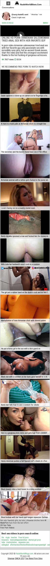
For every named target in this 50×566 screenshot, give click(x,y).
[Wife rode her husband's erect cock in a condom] (25, 252)
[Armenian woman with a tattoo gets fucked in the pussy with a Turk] (25, 168)
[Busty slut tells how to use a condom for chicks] (25, 393)
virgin (7, 537)
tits (3, 537)
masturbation (11, 542)
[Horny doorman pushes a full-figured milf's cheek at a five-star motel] (25, 449)
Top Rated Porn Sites (33, 558)
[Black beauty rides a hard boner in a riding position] (25, 477)
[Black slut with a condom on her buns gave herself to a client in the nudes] (25, 365)
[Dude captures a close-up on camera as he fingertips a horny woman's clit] (25, 83)
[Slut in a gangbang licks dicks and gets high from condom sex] (25, 421)
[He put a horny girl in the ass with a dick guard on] (25, 337)
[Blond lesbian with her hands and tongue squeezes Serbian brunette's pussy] (25, 505)
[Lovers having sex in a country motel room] (25, 196)
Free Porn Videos (7, 527)
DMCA (17, 558)
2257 (23, 558)
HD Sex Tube (5, 525)
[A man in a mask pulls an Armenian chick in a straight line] (25, 112)
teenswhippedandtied (18, 540)
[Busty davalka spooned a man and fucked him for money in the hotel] (25, 224)
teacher (14, 537)
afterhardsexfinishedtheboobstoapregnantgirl (28, 545)
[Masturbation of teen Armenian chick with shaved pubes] (25, 308)
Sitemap (11, 558)
